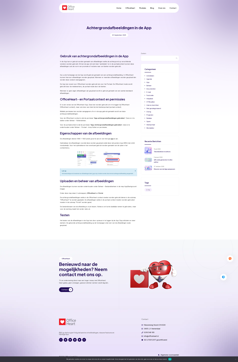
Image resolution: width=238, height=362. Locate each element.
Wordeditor (150, 128)
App (147, 82)
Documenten (151, 89)
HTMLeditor (150, 102)
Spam (148, 121)
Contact (173, 8)
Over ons (161, 8)
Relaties (149, 118)
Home (118, 8)
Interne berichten (152, 105)
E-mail (148, 92)
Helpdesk (149, 99)
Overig (148, 112)
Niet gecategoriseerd (153, 108)
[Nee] (236, 359)
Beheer (149, 86)
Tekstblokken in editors (162, 151)
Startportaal (150, 125)
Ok (170, 359)
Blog (152, 8)
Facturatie (149, 95)
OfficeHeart (130, 8)
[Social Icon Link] (61, 340)
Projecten (149, 115)
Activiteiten (150, 76)
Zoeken (143, 53)
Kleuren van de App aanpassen (164, 169)
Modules (142, 8)
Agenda (149, 79)
